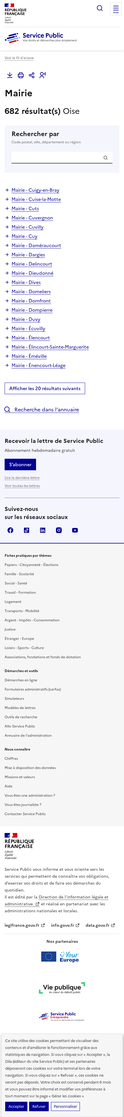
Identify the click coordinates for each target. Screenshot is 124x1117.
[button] (42, 75)
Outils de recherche (21, 717)
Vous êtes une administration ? (30, 795)
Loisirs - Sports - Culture (24, 647)
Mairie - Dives (26, 282)
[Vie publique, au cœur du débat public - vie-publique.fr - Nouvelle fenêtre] (62, 989)
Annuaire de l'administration (28, 735)
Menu (116, 12)
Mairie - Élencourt (31, 337)
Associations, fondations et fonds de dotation (43, 657)
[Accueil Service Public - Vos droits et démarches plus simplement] (42, 43)
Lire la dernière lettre (22, 477)
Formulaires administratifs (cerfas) (33, 689)
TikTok (26, 530)
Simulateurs (14, 698)
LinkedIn (42, 530)
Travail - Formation (20, 592)
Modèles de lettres (20, 707)
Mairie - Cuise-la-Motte (36, 199)
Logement (13, 601)
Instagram (59, 530)
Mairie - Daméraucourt (36, 245)
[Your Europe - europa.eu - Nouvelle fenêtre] (62, 956)
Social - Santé (16, 583)
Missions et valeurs (20, 777)
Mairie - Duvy (26, 319)
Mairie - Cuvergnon (32, 217)
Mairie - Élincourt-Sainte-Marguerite (50, 346)
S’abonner (20, 464)
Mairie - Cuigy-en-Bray (35, 190)
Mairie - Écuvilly (28, 328)
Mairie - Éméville (29, 356)
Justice (10, 629)
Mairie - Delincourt (32, 263)
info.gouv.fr (62, 925)
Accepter (16, 1106)
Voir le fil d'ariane (19, 58)
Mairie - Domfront (31, 300)
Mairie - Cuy (24, 236)
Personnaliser (65, 1106)
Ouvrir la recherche (100, 8)
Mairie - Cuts (25, 208)
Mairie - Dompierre (32, 309)
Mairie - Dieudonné (32, 273)
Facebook (10, 530)
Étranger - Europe (19, 638)
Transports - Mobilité (22, 611)
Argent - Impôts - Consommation (32, 620)
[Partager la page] (32, 75)
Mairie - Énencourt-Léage (38, 365)
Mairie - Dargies (28, 254)
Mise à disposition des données (30, 767)
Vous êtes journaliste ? (23, 804)
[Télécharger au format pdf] (10, 75)
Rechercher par (46, 137)
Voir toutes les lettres (22, 485)
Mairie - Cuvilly (28, 226)
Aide (8, 786)
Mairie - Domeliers (31, 291)
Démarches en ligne (21, 680)
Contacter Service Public (25, 814)
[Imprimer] (21, 75)
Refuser (39, 1106)
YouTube (75, 530)
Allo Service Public (20, 726)
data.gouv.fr (98, 925)
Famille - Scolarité (19, 574)
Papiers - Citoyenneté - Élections (31, 564)
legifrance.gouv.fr (22, 925)
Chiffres (11, 758)
